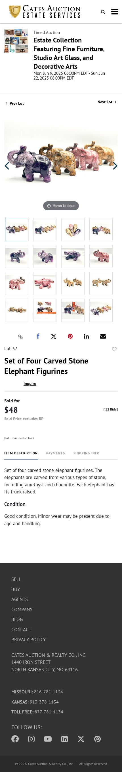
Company (21, 609)
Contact (21, 629)
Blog (17, 619)
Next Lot (105, 102)
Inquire (30, 383)
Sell (16, 579)
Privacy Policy (28, 639)
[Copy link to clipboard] (20, 336)
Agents (19, 599)
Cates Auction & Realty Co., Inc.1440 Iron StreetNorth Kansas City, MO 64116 (49, 662)
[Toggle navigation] (115, 11)
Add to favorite (114, 349)
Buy (15, 589)
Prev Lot (16, 103)
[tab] (21, 455)
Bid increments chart (19, 438)
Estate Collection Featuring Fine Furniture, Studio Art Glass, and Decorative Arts (68, 53)
